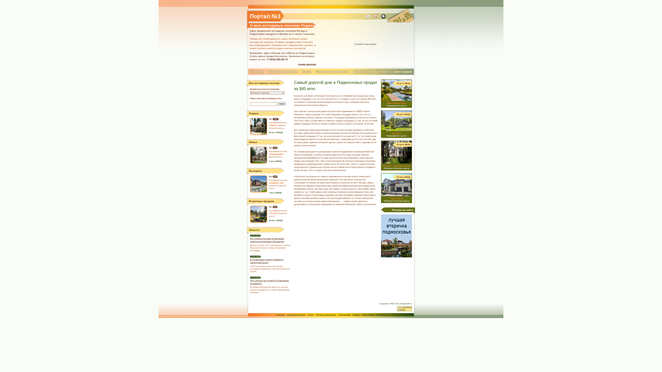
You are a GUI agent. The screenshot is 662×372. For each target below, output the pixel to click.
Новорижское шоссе (397, 104)
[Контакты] (368, 18)
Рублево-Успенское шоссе (396, 167)
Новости (254, 230)
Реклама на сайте (402, 210)
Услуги (306, 71)
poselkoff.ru (381, 315)
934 (275, 207)
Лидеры (254, 113)
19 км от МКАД (403, 83)
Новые (253, 142)
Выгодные (255, 170)
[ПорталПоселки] (375, 18)
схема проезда (307, 64)
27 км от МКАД (403, 177)
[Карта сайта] (383, 18)
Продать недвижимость (332, 71)
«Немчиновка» (276, 154)
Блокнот (383, 71)
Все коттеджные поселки (264, 83)
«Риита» (273, 125)
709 (275, 148)
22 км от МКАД (403, 144)
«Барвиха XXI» (276, 183)
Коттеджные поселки (283, 71)
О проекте (257, 71)
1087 (276, 119)
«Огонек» (273, 213)
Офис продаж (402, 71)
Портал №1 (265, 16)
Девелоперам (363, 71)
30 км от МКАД (403, 114)
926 (275, 176)
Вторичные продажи (261, 201)
